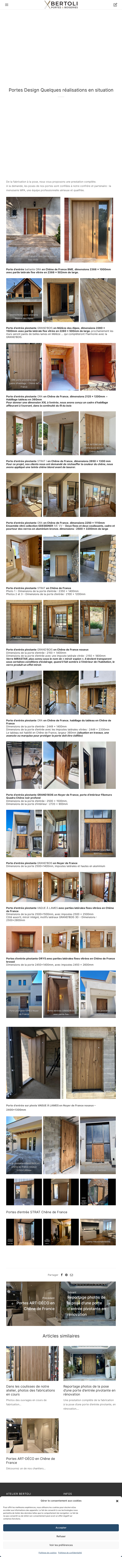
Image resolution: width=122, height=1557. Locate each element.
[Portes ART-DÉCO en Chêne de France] (32, 1435)
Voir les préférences (61, 1545)
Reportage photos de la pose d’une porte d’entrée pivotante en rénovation (89, 1390)
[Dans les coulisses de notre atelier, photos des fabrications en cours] (32, 1363)
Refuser (61, 1536)
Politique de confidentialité (70, 1552)
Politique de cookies (48, 1552)
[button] (117, 1500)
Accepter (61, 1527)
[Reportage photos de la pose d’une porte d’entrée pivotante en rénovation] (89, 1363)
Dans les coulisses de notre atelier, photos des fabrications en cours (30, 1390)
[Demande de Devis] (115, 5)
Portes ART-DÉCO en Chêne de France (30, 1461)
